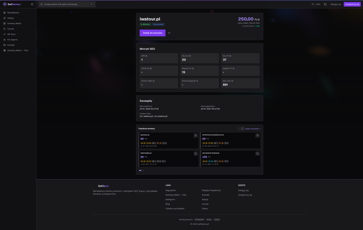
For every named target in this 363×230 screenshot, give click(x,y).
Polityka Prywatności (211, 190)
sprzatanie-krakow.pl (210, 153)
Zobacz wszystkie (251, 129)
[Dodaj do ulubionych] (169, 33)
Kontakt (205, 194)
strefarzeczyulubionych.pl (213, 135)
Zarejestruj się (352, 4)
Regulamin (171, 190)
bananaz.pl (145, 135)
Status (205, 208)
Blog (168, 204)
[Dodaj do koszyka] (196, 135)
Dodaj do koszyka (152, 32)
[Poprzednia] (238, 128)
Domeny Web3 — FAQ (176, 194)
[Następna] (242, 128)
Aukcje (205, 199)
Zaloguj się (336, 4)
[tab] (140, 170)
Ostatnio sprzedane (175, 208)
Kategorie (170, 199)
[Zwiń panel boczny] (32, 4)
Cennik (205, 204)
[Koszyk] (325, 4)
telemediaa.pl (146, 153)
